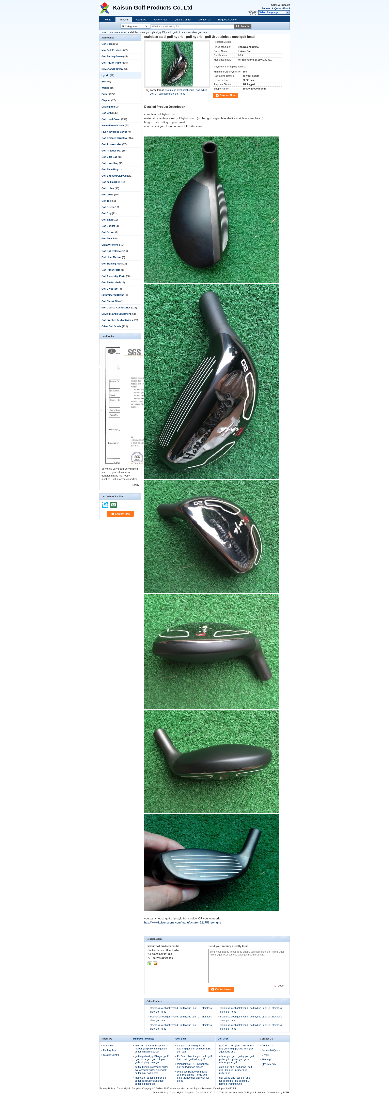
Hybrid (124, 32)
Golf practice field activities (117, 320)
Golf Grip (107, 113)
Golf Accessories (112, 144)
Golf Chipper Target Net (115, 138)
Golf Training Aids (112, 263)
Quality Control (183, 19)
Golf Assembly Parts (113, 276)
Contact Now (227, 95)
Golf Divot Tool (110, 288)
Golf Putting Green (112, 56)
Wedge (105, 87)
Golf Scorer (108, 232)
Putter (105, 94)
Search (244, 26)
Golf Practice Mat (111, 150)
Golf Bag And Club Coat (115, 175)
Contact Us (205, 19)
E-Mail (265, 1054)
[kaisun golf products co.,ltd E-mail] (155, 963)
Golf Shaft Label (111, 282)
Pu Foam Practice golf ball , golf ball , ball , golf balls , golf (194, 1058)
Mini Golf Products (112, 50)
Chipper (106, 100)
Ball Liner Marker (111, 257)
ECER (232, 1088)
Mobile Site (270, 1064)
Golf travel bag (110, 163)
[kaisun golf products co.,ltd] (288, 12)
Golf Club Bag (109, 157)
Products (123, 19)
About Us (141, 19)
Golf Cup (106, 213)
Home (108, 19)
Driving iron (108, 106)
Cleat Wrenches (111, 244)
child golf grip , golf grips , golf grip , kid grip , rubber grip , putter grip (235, 1070)
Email (286, 8)
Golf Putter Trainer (112, 62)
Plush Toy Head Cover (114, 131)
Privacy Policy (107, 1088)
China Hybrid (124, 1088)
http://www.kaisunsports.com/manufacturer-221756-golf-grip (182, 922)
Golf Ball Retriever (112, 251)
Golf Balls (107, 44)
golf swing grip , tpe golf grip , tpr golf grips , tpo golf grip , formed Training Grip (235, 1080)
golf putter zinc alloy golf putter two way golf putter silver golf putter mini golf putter (151, 1070)
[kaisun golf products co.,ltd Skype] (149, 963)
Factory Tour (160, 19)
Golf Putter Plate (111, 270)
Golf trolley (108, 188)
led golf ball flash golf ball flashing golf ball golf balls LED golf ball (194, 1048)
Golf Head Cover (111, 119)
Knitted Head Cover (113, 125)
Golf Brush (108, 207)
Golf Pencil (108, 238)
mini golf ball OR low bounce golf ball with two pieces (193, 1065)
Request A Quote (271, 8)
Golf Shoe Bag (110, 169)
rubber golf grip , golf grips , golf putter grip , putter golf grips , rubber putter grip (236, 1059)
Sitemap (266, 1059)
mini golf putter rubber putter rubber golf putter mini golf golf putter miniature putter (151, 1048)
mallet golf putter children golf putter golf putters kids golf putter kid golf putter (151, 1080)
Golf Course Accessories (116, 307)
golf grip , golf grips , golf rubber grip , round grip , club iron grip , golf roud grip (236, 1048)
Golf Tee (106, 200)
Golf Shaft (107, 219)
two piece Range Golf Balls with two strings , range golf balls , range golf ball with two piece (193, 1076)
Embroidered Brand (113, 295)
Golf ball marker (111, 182)
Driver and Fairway (112, 69)
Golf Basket (108, 226)
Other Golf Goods (111, 326)
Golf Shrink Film (111, 301)
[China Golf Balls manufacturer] (106, 8)
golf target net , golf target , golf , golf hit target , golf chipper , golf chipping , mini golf (151, 1059)
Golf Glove (107, 194)
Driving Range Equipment (116, 313)
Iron (104, 81)
